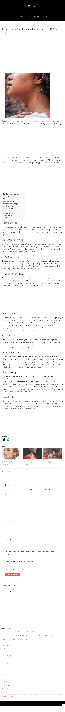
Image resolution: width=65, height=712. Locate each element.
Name (8, 521)
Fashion (11, 471)
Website (8, 540)
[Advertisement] (32, 52)
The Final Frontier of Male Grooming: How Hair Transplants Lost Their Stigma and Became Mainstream (31, 635)
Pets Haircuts (6, 685)
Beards (4, 648)
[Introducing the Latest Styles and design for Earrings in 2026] (11, 453)
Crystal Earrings (9, 201)
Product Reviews (6, 689)
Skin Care (4, 693)
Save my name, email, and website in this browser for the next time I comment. (29, 553)
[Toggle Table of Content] (21, 194)
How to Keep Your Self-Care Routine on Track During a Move (19, 632)
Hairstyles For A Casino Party (50, 459)
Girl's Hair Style (6, 667)
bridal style (17, 401)
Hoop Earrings (9, 213)
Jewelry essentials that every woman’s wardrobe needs (30, 460)
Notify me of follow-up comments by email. (20, 562)
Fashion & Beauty (7, 663)
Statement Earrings (11, 199)
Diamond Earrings (10, 211)
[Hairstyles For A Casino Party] (52, 453)
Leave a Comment (26, 37)
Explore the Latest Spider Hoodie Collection (14, 639)
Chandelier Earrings (11, 204)
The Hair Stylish (32, 6)
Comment (9, 494)
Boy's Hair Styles (6, 656)
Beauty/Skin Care (7, 652)
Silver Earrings (9, 208)
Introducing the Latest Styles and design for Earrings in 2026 (10, 460)
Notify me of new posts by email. (16, 569)
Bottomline (8, 216)
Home (4, 678)
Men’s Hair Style (6, 681)
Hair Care (4, 670)
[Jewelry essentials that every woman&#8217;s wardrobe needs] (32, 453)
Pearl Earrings (9, 196)
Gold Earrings (9, 206)
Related (9, 218)
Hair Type (4, 674)
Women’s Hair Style (7, 696)
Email (7, 530)
